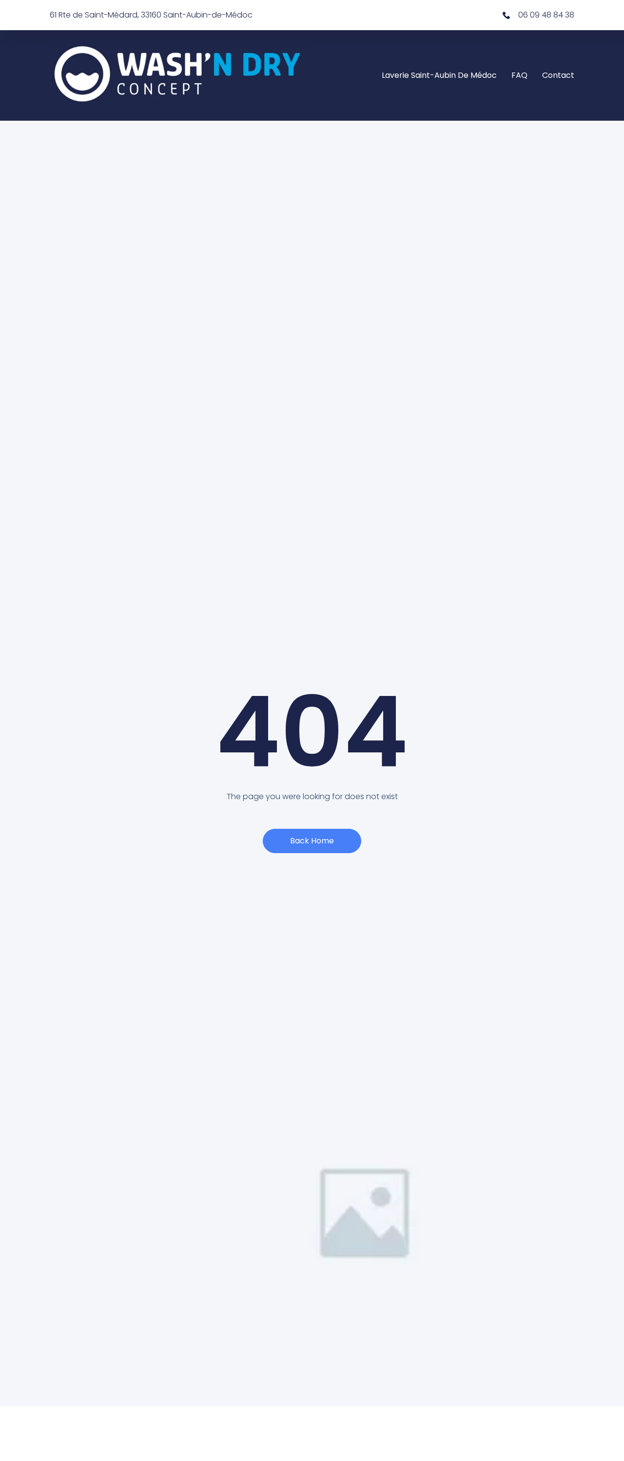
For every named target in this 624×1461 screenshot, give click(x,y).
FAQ (519, 75)
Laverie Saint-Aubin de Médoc (439, 75)
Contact (558, 75)
